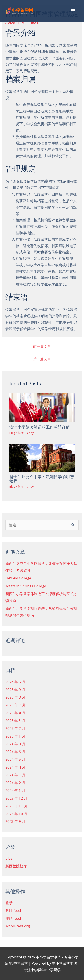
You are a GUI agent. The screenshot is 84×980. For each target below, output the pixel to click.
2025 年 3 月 (15, 720)
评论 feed (13, 918)
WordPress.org (17, 926)
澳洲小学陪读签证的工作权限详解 (39, 427)
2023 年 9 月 (15, 821)
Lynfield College (18, 578)
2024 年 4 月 (15, 767)
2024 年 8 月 (15, 744)
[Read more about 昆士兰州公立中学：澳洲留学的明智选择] (42, 457)
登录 (9, 902)
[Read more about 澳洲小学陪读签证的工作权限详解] (42, 407)
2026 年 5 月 (15, 681)
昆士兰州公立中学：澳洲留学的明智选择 (41, 478)
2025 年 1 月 (15, 736)
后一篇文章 (42, 358)
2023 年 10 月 (16, 813)
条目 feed (13, 910)
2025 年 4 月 (15, 712)
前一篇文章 (42, 346)
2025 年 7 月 (15, 705)
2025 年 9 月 (15, 689)
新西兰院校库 (16, 866)
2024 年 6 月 (15, 751)
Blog (11, 22)
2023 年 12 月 (16, 798)
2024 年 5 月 (15, 759)
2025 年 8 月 (15, 697)
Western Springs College (25, 586)
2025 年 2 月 (15, 728)
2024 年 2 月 (15, 782)
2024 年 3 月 (15, 775)
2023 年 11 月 (16, 806)
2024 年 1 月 (15, 790)
